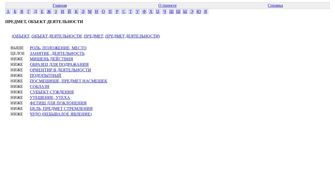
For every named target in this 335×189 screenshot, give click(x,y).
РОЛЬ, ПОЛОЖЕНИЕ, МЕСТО (58, 48)
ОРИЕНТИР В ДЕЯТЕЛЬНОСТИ (60, 70)
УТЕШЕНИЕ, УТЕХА (50, 97)
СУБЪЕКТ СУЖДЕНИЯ (52, 92)
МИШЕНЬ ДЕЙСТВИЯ (51, 59)
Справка (275, 5)
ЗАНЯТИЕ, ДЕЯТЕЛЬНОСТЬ (57, 53)
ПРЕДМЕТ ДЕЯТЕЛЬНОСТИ (132, 36)
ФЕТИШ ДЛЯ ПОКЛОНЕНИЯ (58, 103)
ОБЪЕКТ (21, 36)
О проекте (167, 5)
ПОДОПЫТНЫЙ (45, 75)
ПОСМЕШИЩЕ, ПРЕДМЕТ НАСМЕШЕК (68, 81)
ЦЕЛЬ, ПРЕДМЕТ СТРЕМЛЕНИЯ (61, 108)
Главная (60, 5)
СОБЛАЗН (39, 86)
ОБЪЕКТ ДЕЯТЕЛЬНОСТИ (56, 36)
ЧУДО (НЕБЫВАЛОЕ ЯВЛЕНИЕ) (61, 114)
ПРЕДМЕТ (93, 36)
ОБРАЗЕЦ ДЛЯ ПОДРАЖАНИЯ (59, 64)
